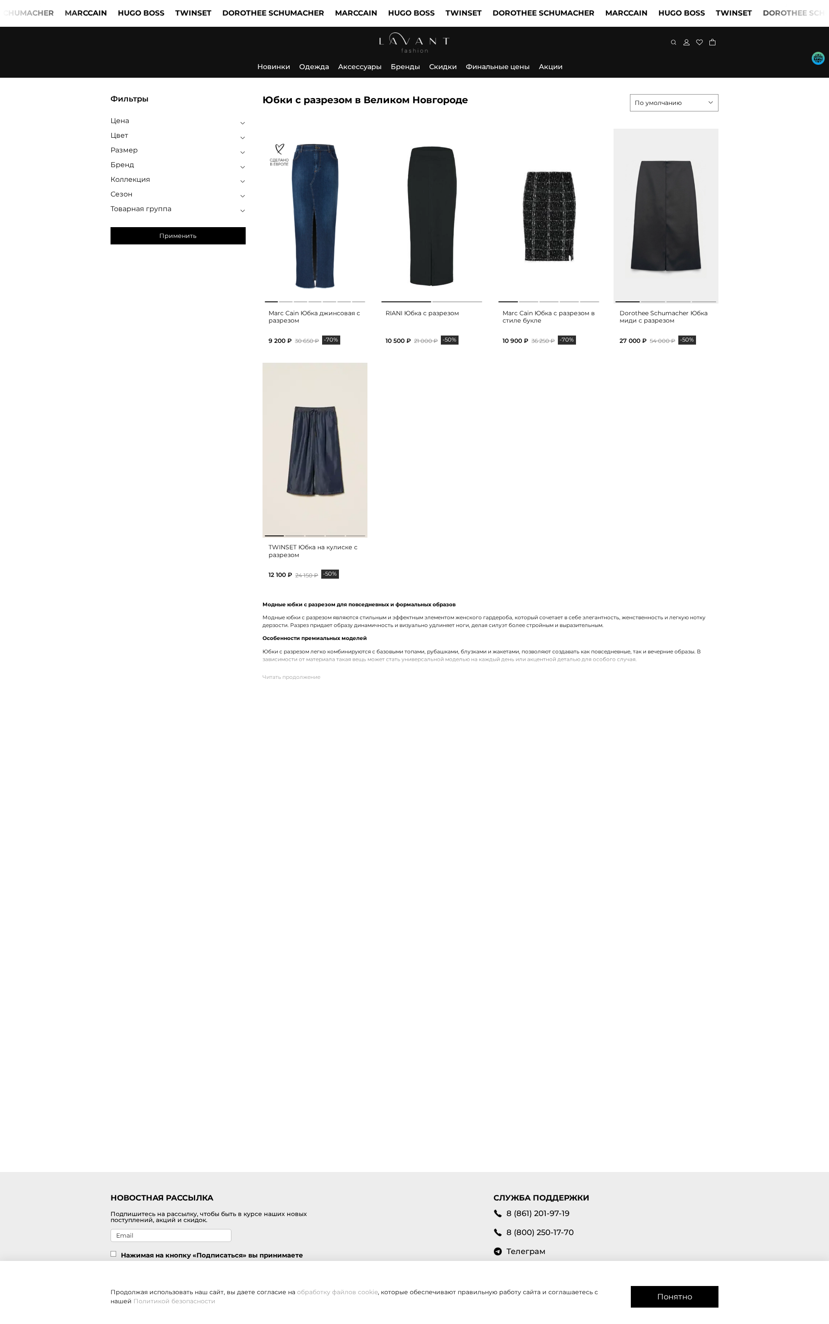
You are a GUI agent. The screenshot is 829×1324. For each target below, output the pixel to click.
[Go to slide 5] (330, 300)
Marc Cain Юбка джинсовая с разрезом (314, 317)
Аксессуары (360, 67)
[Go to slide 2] (286, 300)
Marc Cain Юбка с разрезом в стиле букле (549, 317)
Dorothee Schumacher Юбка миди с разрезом (664, 317)
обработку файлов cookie (337, 1292)
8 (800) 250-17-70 (540, 1232)
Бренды (405, 67)
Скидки (443, 67)
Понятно (674, 1296)
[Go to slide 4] (315, 300)
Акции (551, 67)
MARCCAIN (64, 13)
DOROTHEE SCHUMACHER (252, 13)
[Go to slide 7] (359, 300)
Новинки (273, 67)
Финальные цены (498, 67)
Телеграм (525, 1251)
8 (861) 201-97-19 (538, 1213)
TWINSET (172, 13)
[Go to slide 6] (344, 300)
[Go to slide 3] (300, 300)
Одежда (314, 67)
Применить (177, 236)
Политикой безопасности (174, 1301)
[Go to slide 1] (271, 300)
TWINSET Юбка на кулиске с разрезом (313, 551)
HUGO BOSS (119, 13)
